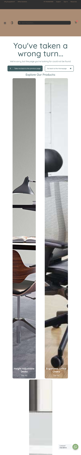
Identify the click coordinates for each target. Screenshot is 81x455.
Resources (74, 1)
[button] (7, 22)
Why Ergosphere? (9, 1)
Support (58, 1)
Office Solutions (22, 1)
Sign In (66, 1)
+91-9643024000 (48, 1)
